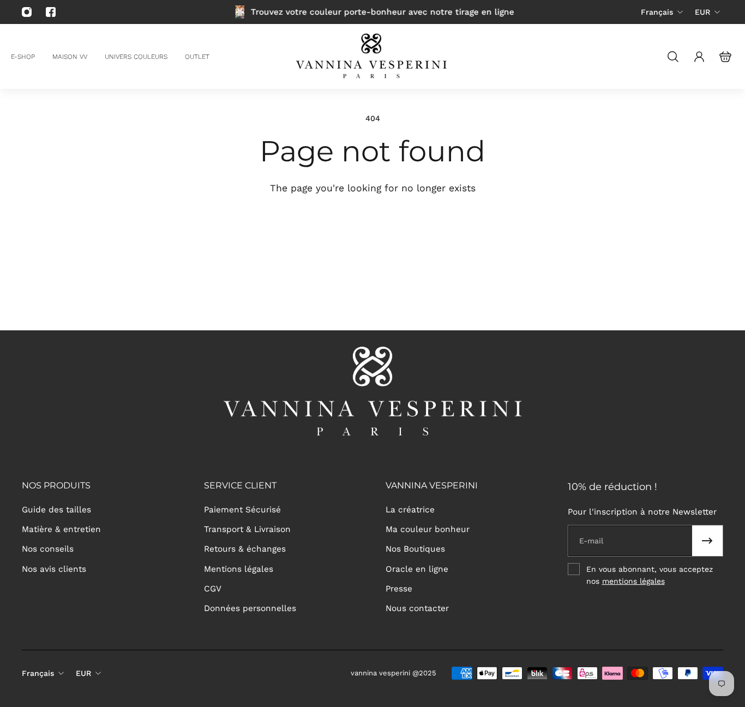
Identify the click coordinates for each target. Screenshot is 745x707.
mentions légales (633, 581)
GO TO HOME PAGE (294, 227)
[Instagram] (27, 12)
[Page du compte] (699, 57)
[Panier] (725, 57)
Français (657, 12)
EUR (702, 12)
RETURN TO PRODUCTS (440, 227)
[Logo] (372, 56)
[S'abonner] (707, 540)
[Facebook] (51, 12)
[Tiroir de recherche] (673, 57)
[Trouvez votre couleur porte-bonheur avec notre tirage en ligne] (372, 12)
